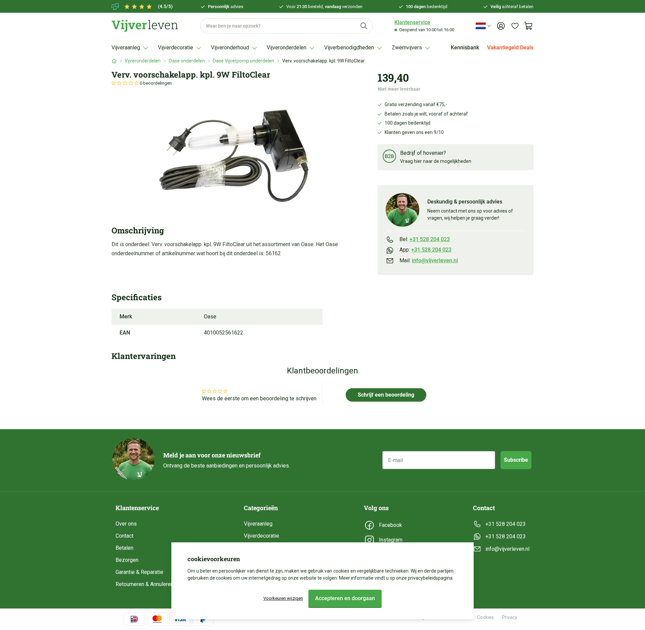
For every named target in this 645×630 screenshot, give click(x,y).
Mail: (428, 260)
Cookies (485, 617)
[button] (126, 83)
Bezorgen (127, 560)
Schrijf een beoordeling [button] (386, 395)
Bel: (424, 239)
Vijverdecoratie (261, 536)
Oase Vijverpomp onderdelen (243, 60)
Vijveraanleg (258, 524)
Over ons (126, 524)
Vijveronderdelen (143, 60)
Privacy (509, 617)
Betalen (124, 548)
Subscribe (516, 460)
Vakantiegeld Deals (510, 47)
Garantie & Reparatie (139, 572)
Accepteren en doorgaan (345, 598)
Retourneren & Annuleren (144, 584)
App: (425, 249)
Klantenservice (412, 22)
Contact (124, 536)
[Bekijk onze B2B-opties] (389, 157)
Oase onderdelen (187, 60)
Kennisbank (465, 47)
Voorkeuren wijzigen (283, 598)
